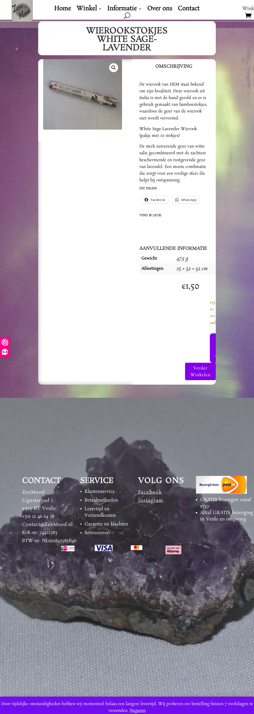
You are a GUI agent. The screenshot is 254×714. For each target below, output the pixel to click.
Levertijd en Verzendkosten (100, 512)
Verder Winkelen (200, 371)
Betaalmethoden (101, 500)
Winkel (87, 9)
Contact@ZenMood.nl (47, 524)
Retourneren (97, 532)
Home (62, 9)
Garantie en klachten (106, 524)
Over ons (159, 9)
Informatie (122, 9)
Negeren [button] (138, 711)
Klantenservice (100, 491)
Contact (189, 9)
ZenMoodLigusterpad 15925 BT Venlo (39, 500)
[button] (113, 67)
